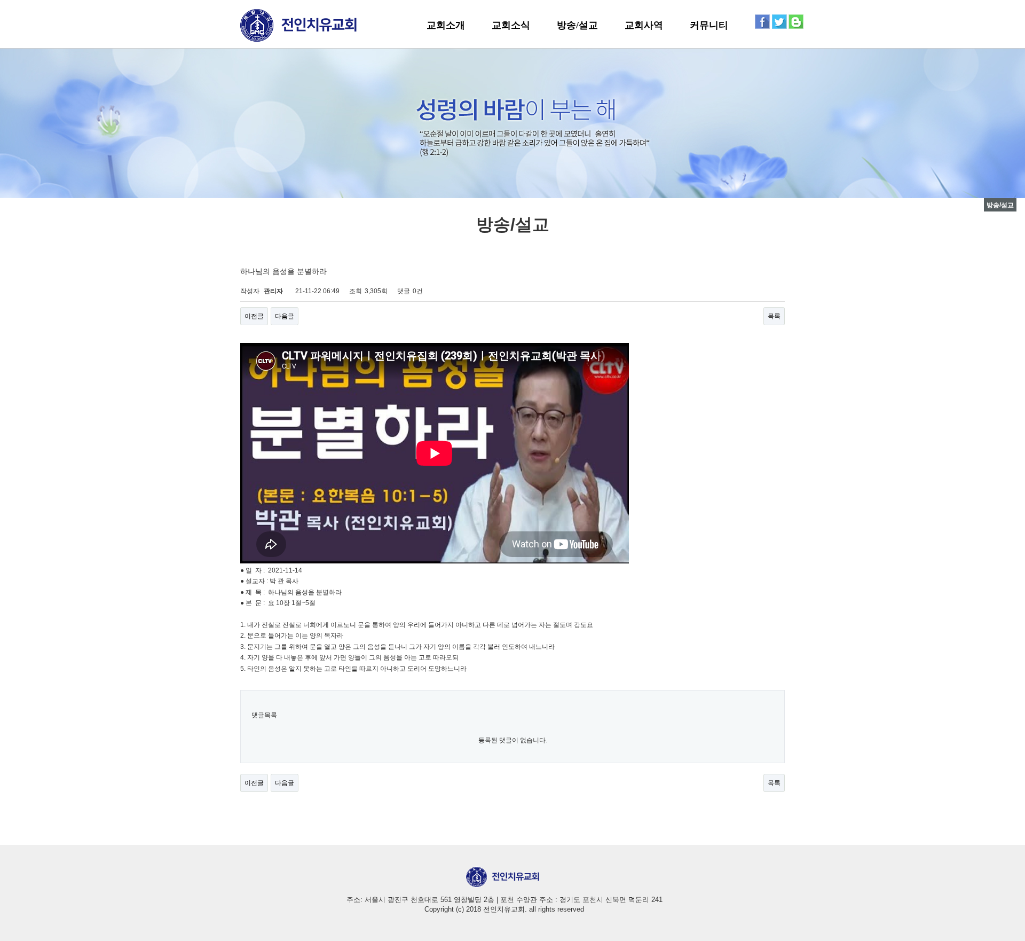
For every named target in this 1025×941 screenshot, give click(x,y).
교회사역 (644, 25)
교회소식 (511, 25)
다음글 (284, 316)
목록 (774, 316)
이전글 (254, 316)
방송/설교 (577, 25)
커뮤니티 (709, 25)
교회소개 (446, 25)
